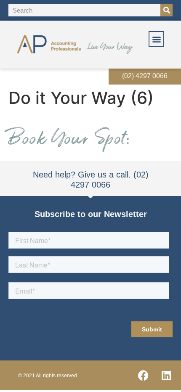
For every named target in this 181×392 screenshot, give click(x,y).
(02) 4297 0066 (145, 75)
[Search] (166, 10)
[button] (156, 39)
